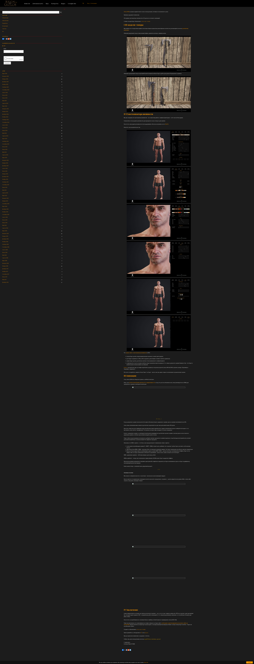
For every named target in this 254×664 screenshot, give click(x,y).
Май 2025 (4, 100)
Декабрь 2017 (5, 268)
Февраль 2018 (5, 263)
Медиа (63, 3)
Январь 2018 (5, 266)
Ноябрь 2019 (5, 211)
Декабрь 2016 (5, 282)
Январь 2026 (5, 79)
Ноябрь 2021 (5, 179)
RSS (4, 45)
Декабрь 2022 (5, 165)
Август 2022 (5, 168)
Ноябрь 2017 (5, 271)
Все (3, 31)
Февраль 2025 (5, 108)
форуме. (146, 632)
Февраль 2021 (5, 198)
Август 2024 (5, 125)
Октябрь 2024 (5, 119)
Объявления (5, 17)
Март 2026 (4, 73)
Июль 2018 (4, 252)
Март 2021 (4, 195)
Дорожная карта (38, 3)
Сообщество (72, 3)
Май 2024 (4, 133)
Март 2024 (4, 138)
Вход (88, 3)
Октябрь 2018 (5, 244)
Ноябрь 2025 (5, 84)
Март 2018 (4, 260)
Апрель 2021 (5, 192)
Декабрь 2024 (5, 114)
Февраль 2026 (5, 76)
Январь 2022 (5, 173)
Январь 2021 (5, 201)
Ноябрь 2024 (5, 116)
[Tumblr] (7, 39)
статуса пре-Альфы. (145, 21)
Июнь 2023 (4, 149)
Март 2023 (4, 157)
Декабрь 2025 (5, 81)
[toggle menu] (64, 9)
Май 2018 (4, 255)
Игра (47, 3)
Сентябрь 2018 (5, 247)
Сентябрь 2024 (5, 122)
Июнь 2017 (4, 276)
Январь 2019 (5, 236)
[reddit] (8, 39)
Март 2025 (4, 106)
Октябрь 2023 (5, 141)
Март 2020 (4, 206)
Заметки (4, 28)
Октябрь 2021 (5, 182)
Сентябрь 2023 (5, 144)
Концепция (5, 26)
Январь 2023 (5, 163)
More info (146, 662)
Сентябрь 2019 (5, 214)
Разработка (54, 3)
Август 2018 (5, 249)
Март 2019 (4, 230)
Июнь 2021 (4, 187)
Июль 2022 (4, 171)
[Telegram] (10, 39)
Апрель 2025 (5, 103)
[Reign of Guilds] (10, 3)
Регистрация (93, 3)
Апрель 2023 (5, 154)
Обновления (5, 20)
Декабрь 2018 (5, 238)
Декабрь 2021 (5, 176)
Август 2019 (5, 217)
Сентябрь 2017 (5, 274)
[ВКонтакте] (3, 39)
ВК (141, 632)
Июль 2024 (4, 127)
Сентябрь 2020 (5, 203)
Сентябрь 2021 (5, 184)
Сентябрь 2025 (5, 89)
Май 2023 (4, 152)
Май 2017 (4, 279)
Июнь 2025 (4, 98)
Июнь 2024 (4, 130)
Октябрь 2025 (5, 87)
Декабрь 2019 (5, 209)
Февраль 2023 (5, 160)
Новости (27, 3)
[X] (5, 39)
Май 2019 (4, 225)
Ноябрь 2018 (5, 241)
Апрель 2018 (5, 257)
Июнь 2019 (4, 222)
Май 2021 (4, 190)
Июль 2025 (4, 95)
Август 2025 (5, 92)
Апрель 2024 (5, 135)
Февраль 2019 (5, 233)
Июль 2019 (4, 220)
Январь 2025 (5, 111)
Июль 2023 (4, 146)
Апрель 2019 (5, 228)
